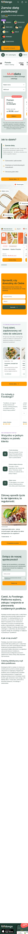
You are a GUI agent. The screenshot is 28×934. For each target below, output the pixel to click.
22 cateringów (11, 104)
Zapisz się (14, 583)
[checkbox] (3, 578)
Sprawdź (12, 307)
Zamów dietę (13, 179)
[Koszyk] (22, 2)
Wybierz (14, 116)
